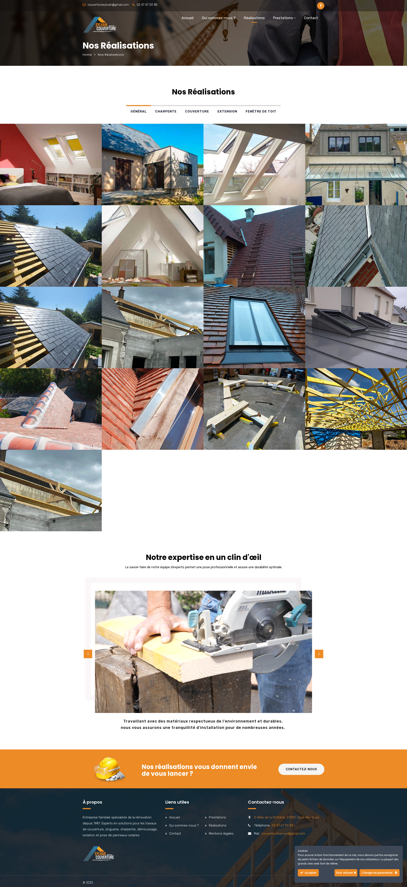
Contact (311, 18)
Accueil (187, 18)
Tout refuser (345, 872)
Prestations (283, 18)
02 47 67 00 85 (147, 5)
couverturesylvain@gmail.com (108, 5)
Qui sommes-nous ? (219, 18)
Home (87, 55)
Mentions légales (221, 833)
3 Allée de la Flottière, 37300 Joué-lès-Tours (286, 817)
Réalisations (254, 18)
